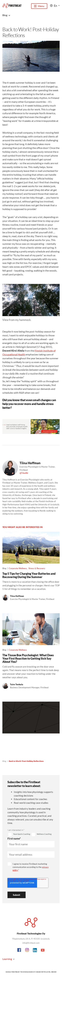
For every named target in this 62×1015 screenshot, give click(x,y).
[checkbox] (19, 834)
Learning (7, 958)
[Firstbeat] (11, 5)
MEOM (53, 972)
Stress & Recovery (36, 568)
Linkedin (35, 950)
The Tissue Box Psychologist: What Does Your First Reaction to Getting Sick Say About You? (28, 658)
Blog (4, 761)
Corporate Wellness (18, 568)
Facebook (19, 950)
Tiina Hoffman (30, 463)
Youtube (43, 950)
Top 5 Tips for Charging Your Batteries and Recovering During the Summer (28, 575)
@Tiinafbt (24, 473)
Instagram (27, 950)
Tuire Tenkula (16, 684)
